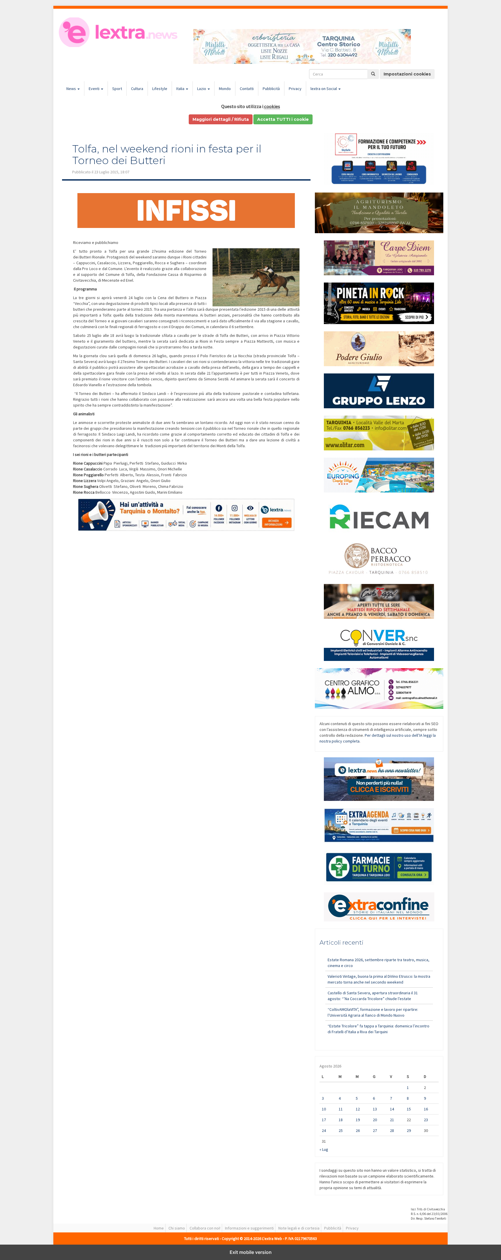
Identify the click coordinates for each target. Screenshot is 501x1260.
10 (324, 1109)
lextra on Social (324, 88)
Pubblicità (271, 88)
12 (358, 1109)
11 (341, 1109)
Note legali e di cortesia (299, 1228)
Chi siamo (176, 1228)
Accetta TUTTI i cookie (283, 119)
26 (358, 1130)
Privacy (295, 88)
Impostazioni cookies (407, 74)
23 (426, 1119)
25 (341, 1130)
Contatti (247, 88)
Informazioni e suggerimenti (249, 1228)
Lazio (202, 88)
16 (426, 1109)
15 (409, 1109)
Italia (180, 88)
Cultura (137, 88)
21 (392, 1119)
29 (409, 1130)
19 (358, 1119)
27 (375, 1130)
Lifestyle (159, 88)
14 (392, 1109)
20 (375, 1119)
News (71, 88)
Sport (117, 88)
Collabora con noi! (205, 1228)
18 (341, 1119)
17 (324, 1119)
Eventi (94, 88)
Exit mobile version (251, 1252)
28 (392, 1130)
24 (324, 1130)
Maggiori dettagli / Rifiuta (221, 119)
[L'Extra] (119, 32)
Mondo (225, 88)
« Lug (324, 1149)
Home (159, 1228)
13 (375, 1109)
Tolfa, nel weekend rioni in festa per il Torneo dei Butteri (167, 154)
